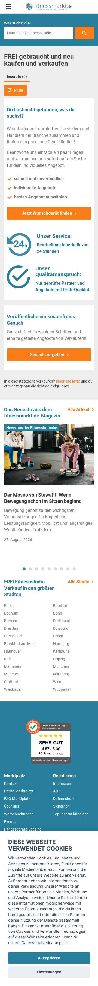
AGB (57, 791)
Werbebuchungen (19, 814)
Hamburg (61, 644)
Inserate (17, 76)
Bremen (10, 621)
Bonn (57, 613)
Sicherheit (61, 806)
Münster (11, 674)
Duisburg (60, 628)
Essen (58, 636)
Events (10, 821)
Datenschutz (64, 798)
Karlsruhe (61, 651)
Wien (57, 682)
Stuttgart (12, 682)
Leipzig (59, 659)
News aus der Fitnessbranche (31, 428)
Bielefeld (60, 605)
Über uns (11, 806)
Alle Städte (78, 581)
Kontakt (11, 783)
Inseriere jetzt (68, 381)
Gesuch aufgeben (47, 354)
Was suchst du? (17, 23)
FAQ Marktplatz (17, 798)
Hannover (12, 651)
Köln (8, 659)
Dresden (11, 628)
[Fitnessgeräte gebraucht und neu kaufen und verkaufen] (49, 7)
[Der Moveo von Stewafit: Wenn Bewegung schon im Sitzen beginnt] (49, 454)
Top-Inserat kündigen (71, 814)
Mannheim (13, 666)
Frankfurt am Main (20, 644)
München (61, 666)
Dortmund (61, 621)
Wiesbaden (13, 689)
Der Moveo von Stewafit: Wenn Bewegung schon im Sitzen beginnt (42, 498)
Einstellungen (49, 972)
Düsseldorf (13, 636)
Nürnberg (61, 674)
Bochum (11, 613)
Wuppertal (62, 689)
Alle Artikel (78, 409)
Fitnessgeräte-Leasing (23, 829)
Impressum (62, 783)
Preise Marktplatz (19, 791)
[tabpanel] (49, 484)
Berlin (9, 605)
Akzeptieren (49, 958)
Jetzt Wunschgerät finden (47, 213)
